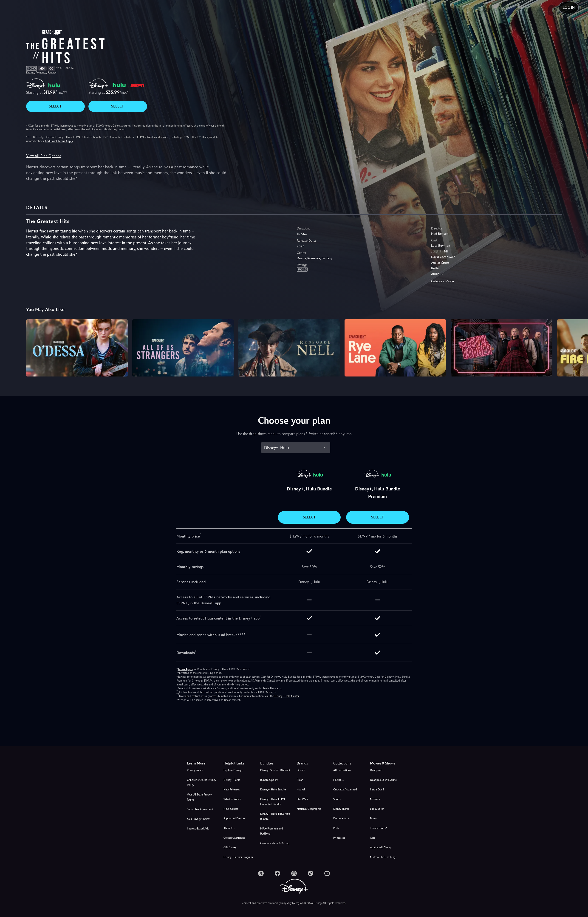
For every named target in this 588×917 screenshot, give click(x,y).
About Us (229, 828)
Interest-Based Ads (198, 828)
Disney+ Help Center (286, 696)
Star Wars (302, 799)
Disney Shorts (341, 808)
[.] (261, 873)
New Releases (231, 789)
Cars (372, 837)
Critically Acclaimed (345, 789)
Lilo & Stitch (377, 808)
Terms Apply (185, 669)
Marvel (301, 789)
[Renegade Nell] (289, 347)
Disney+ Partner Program (238, 857)
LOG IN (569, 7)
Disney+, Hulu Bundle (273, 789)
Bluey (373, 818)
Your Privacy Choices (198, 819)
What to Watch (232, 799)
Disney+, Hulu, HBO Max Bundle (275, 816)
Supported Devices (234, 818)
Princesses (339, 837)
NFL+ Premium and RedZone (271, 831)
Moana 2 (375, 799)
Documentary (341, 818)
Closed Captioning (234, 837)
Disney (301, 770)
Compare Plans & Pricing (274, 843)
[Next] (579, 347)
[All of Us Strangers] (183, 347)
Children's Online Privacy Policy (201, 782)
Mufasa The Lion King (383, 857)
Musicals (338, 779)
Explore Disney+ (233, 770)
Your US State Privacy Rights (199, 797)
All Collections (342, 770)
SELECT (55, 106)
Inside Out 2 (377, 789)
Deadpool (376, 770)
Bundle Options (269, 779)
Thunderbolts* (378, 828)
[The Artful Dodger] (501, 347)
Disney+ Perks (231, 779)
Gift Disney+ (230, 847)
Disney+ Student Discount (275, 770)
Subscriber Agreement (200, 809)
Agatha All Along (380, 847)
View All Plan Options (43, 156)
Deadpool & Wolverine (383, 779)
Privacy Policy (195, 770)
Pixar (300, 779)
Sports (337, 799)
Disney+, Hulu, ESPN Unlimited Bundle (272, 802)
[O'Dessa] (77, 347)
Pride (336, 828)
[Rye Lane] (395, 347)
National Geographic (309, 808)
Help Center (230, 808)
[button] (238, 763)
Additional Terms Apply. (59, 141)
